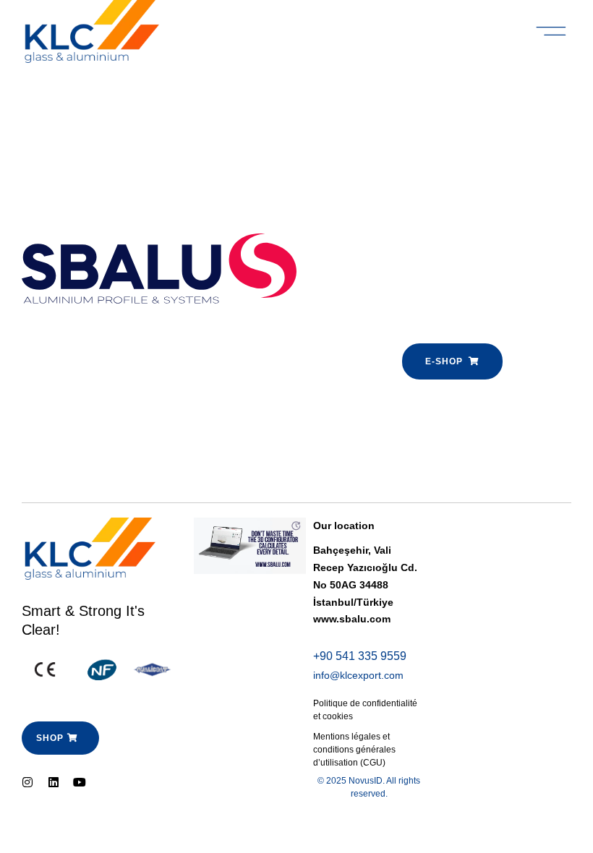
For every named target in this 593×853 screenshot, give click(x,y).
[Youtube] (79, 782)
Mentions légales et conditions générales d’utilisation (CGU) (354, 750)
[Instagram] (27, 782)
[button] (551, 32)
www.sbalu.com (352, 619)
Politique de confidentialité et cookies (365, 709)
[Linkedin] (53, 782)
